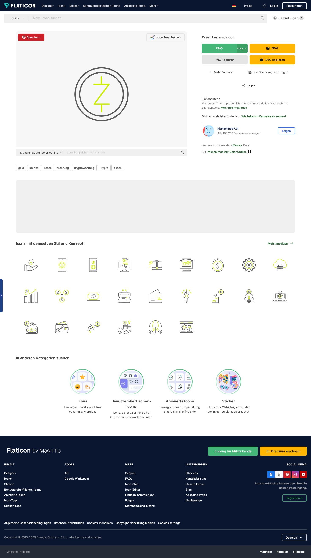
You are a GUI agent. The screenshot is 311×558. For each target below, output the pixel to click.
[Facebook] (271, 474)
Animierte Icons (134, 5)
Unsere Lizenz (195, 484)
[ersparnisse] (124, 327)
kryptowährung (84, 168)
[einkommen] (62, 296)
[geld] (93, 296)
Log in (274, 5)
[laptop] (280, 296)
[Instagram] (295, 474)
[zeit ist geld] (218, 265)
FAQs (128, 478)
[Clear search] (253, 18)
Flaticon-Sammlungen (139, 494)
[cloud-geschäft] (280, 265)
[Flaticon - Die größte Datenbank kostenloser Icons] (19, 5)
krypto (104, 168)
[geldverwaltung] (93, 265)
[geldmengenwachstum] (31, 296)
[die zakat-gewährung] (31, 265)
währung (63, 168)
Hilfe (129, 464)
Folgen (129, 500)
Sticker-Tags (12, 505)
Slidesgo (299, 551)
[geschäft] (155, 265)
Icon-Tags (11, 500)
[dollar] (31, 327)
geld (21, 168)
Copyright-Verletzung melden (135, 523)
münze (34, 168)
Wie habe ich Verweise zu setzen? (263, 116)
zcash (118, 168)
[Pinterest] (287, 474)
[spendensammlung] (218, 296)
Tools (69, 464)
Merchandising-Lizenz (140, 505)
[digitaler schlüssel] (186, 296)
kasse (48, 168)
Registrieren (294, 5)
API (67, 473)
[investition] (186, 327)
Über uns (192, 473)
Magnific (266, 551)
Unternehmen (197, 464)
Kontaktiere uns (196, 478)
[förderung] (93, 327)
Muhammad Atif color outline (227, 151)
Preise (248, 5)
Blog (189, 489)
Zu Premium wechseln (283, 451)
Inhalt (9, 464)
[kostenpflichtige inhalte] (124, 265)
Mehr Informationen (234, 107)
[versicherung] (155, 327)
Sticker (74, 5)
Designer (48, 5)
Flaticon (282, 551)
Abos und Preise (196, 494)
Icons (61, 5)
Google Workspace (77, 478)
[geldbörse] (124, 296)
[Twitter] (279, 474)
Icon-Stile (131, 484)
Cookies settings (169, 523)
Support (130, 473)
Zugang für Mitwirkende (233, 451)
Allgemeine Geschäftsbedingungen (27, 523)
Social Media (296, 464)
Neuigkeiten (194, 500)
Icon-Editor (132, 489)
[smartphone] (62, 265)
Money (237, 145)
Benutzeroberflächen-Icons (101, 5)
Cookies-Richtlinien (100, 523)
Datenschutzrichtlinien (69, 523)
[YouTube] (303, 474)
